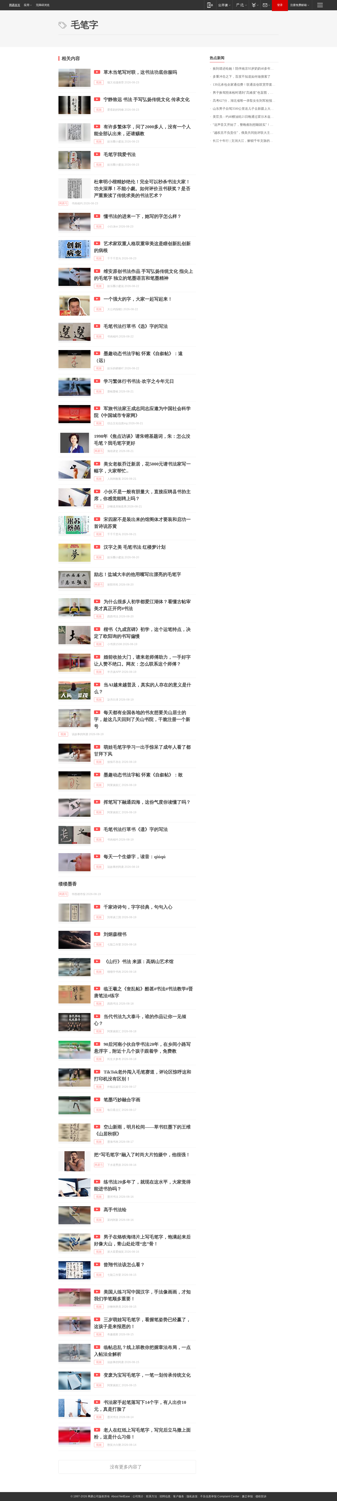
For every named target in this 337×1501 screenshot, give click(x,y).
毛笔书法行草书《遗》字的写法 (136, 829)
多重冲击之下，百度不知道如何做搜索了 (242, 76)
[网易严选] (240, 5)
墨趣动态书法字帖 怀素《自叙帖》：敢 (143, 774)
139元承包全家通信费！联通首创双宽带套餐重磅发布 (246, 84)
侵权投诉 (260, 1496)
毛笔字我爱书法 (120, 154)
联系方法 (151, 1496)
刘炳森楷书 (115, 934)
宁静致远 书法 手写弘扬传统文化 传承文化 (147, 99)
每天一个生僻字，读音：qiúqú (135, 856)
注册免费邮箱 (298, 5)
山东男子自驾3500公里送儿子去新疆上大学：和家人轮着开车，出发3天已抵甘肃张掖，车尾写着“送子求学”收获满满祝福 (246, 108)
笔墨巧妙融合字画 (122, 1099)
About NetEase (120, 1496)
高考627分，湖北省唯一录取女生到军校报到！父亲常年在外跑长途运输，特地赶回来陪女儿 (246, 100)
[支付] (254, 5)
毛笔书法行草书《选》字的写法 (136, 326)
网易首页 (14, 5)
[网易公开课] (224, 5)
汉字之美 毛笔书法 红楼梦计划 (135, 547)
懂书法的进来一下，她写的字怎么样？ (143, 216)
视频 (99, 82)
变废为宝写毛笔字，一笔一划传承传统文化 (147, 1375)
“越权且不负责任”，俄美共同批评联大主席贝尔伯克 (246, 132)
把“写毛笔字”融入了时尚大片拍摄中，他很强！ (142, 1154)
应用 (26, 5)
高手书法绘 (115, 1209)
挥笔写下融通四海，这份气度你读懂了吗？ (147, 802)
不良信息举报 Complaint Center (219, 1496)
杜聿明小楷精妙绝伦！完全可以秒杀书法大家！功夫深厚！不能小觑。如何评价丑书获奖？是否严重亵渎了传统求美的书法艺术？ (142, 188)
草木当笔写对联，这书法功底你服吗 (140, 72)
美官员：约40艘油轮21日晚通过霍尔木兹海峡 (245, 116)
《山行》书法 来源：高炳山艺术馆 (139, 961)
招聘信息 (165, 1496)
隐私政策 (192, 1496)
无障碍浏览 (43, 5)
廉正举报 (247, 1496)
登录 (280, 5)
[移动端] (210, 5)
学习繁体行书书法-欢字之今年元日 (139, 381)
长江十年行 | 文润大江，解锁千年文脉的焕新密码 (246, 140)
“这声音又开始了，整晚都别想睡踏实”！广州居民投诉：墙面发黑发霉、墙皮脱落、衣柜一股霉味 (246, 124)
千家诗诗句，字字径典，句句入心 (138, 906)
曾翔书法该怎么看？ (124, 1264)
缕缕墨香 (67, 883)
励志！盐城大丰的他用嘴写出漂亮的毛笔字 (137, 574)
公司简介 (138, 1496)
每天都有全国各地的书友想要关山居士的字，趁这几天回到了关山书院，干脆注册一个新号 (142, 719)
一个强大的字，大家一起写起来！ (138, 298)
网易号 (63, 203)
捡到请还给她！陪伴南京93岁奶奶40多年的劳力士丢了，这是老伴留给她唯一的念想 (246, 68)
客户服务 (178, 1496)
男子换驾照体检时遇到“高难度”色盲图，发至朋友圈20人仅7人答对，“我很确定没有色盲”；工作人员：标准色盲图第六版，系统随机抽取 (246, 92)
